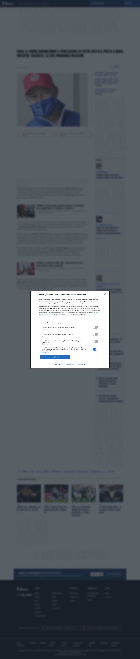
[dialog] (70, 329)
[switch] (95, 327)
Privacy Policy (81, 364)
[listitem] (70, 323)
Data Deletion (58, 364)
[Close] (105, 295)
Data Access (70, 364)
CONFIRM (55, 357)
